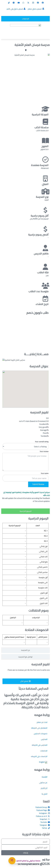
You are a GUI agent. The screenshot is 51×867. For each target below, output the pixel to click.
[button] (25, 39)
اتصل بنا (44, 794)
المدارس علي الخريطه (39, 745)
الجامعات (43, 750)
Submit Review (38, 484)
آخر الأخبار (44, 788)
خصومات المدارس (40, 733)
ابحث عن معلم (42, 722)
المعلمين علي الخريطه (39, 728)
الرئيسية (44, 776)
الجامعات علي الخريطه (39, 756)
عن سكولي (43, 782)
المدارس (44, 739)
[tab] (25, 511)
